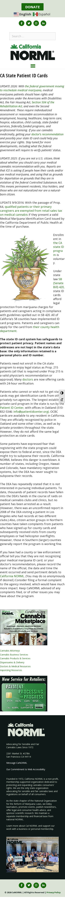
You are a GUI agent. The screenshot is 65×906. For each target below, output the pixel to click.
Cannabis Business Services (14, 654)
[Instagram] (36, 23)
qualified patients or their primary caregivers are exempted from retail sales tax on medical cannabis (31, 210)
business (23, 828)
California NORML (12, 576)
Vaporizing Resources (11, 670)
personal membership (42, 828)
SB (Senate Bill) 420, (59, 283)
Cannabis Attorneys (10, 650)
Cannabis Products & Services (15, 658)
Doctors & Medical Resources (15, 666)
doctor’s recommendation (47, 134)
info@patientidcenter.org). (31, 411)
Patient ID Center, (12, 407)
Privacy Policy (54, 892)
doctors (27, 379)
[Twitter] (29, 23)
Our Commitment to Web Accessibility (25, 769)
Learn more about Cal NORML (22, 825)
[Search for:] (32, 36)
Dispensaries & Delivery (12, 662)
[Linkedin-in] (43, 23)
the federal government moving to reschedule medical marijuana (32, 88)
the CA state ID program (58, 249)
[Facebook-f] (21, 23)
